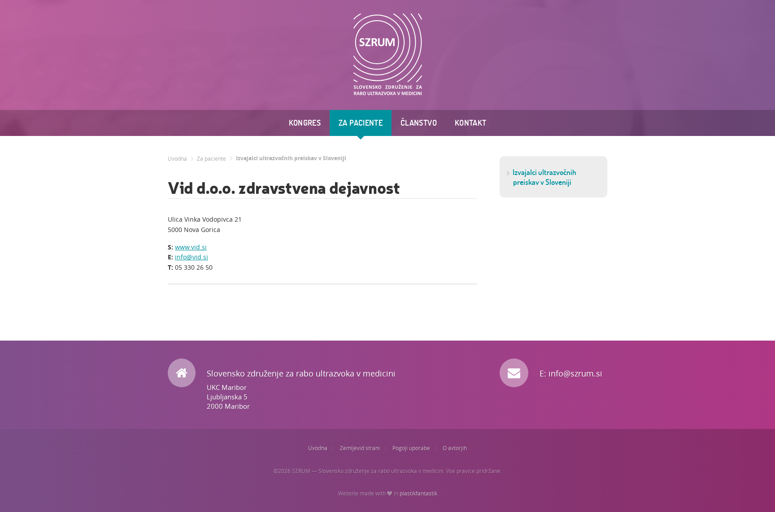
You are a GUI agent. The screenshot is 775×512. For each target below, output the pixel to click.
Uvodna (177, 158)
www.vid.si (191, 247)
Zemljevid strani (360, 448)
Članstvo (419, 123)
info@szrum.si (575, 373)
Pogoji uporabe (411, 448)
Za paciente (361, 123)
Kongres (305, 123)
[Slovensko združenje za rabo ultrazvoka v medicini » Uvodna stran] (387, 54)
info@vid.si (191, 257)
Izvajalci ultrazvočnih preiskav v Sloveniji (291, 158)
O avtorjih (455, 448)
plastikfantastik (418, 493)
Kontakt (471, 123)
